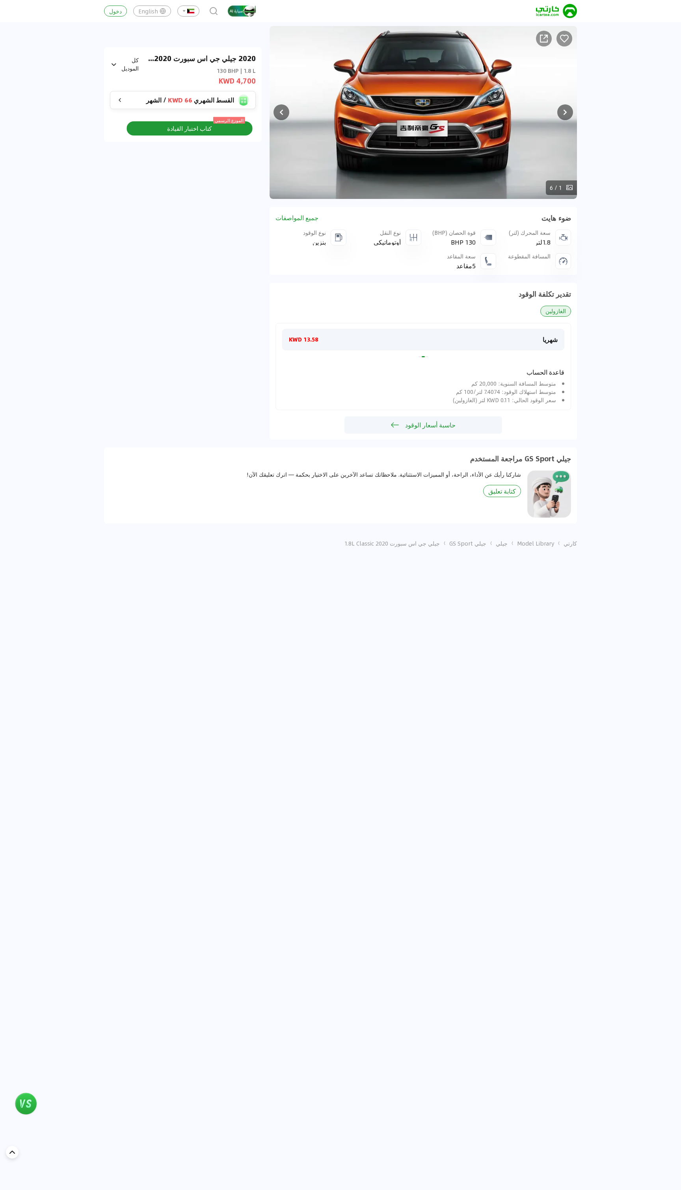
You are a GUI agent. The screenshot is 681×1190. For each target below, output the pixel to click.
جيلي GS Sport (467, 543)
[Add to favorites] (564, 38)
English (148, 11)
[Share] (544, 38)
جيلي (502, 543)
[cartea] (556, 11)
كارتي (570, 543)
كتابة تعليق (502, 491)
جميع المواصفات (296, 218)
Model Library (535, 543)
